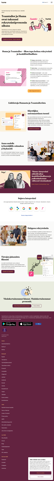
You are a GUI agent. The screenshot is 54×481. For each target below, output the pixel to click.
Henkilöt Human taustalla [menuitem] (7, 407)
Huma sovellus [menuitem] (5, 397)
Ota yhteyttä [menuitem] (4, 437)
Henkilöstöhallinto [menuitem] (6, 343)
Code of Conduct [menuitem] (6, 413)
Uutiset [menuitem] (3, 385)
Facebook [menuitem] (4, 459)
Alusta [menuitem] (3, 340)
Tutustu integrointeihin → (27, 215)
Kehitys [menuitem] (3, 349)
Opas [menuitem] (3, 449)
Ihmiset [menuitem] (3, 382)
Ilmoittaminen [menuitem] (5, 400)
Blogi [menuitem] (3, 443)
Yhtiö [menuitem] (3, 404)
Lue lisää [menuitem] (4, 435)
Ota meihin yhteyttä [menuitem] (6, 425)
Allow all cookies (40, 472)
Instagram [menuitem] (4, 465)
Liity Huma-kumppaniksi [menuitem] (7, 430)
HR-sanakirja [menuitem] (5, 452)
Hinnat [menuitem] (3, 440)
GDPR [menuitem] (3, 419)
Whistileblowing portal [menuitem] (7, 422)
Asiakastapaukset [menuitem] (6, 446)
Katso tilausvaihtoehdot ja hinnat (22, 305)
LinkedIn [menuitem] (4, 462)
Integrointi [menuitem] (4, 374)
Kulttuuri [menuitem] (4, 346)
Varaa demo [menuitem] (4, 427)
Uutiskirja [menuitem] (4, 468)
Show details (40, 476)
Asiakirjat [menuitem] (4, 380)
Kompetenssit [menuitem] (5, 388)
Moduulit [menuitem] (4, 353)
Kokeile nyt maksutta (34, 128)
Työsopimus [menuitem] (4, 359)
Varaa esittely (36, 305)
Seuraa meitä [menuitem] (5, 456)
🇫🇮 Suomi (44, 2)
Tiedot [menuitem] (3, 391)
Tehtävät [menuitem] (4, 394)
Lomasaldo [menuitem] (4, 371)
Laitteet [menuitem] (3, 377)
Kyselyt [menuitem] (3, 356)
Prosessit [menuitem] (4, 368)
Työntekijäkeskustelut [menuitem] (7, 362)
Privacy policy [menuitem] (5, 416)
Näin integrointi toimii (34, 90)
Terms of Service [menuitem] (5, 410)
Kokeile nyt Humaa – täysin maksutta (12, 39)
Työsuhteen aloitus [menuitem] (6, 365)
